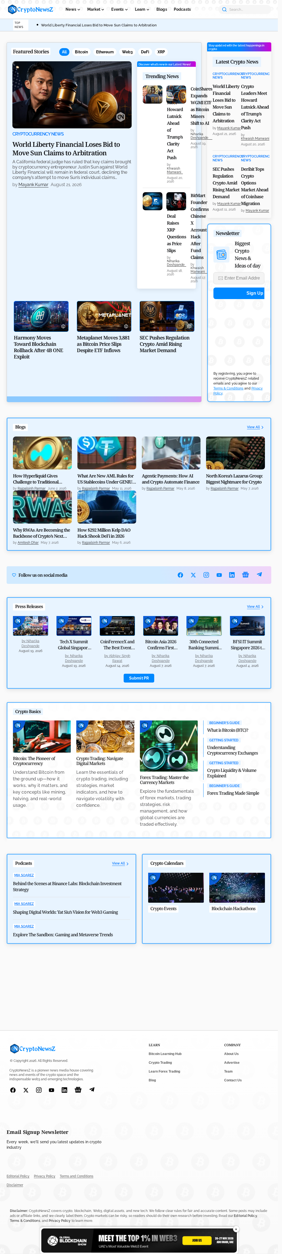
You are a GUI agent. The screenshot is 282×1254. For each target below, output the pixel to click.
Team (228, 1071)
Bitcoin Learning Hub (165, 1054)
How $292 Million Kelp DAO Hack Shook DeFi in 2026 (103, 533)
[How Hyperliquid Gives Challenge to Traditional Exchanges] (42, 453)
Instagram (206, 575)
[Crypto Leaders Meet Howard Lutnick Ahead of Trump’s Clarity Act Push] (152, 94)
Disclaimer (15, 1185)
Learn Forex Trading (164, 1071)
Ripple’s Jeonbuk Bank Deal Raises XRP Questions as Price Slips (176, 222)
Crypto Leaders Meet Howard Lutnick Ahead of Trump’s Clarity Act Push (175, 123)
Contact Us (233, 1080)
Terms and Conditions (76, 1176)
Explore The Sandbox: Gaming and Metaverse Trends (63, 935)
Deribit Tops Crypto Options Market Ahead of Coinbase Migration (254, 186)
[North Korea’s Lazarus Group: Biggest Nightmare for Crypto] (235, 453)
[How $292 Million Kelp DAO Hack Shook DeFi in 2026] (106, 506)
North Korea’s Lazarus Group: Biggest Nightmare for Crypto (234, 479)
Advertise (232, 1063)
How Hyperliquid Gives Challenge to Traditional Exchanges (35, 479)
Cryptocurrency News (38, 134)
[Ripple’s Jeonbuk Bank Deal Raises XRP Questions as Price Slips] (152, 201)
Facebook (180, 575)
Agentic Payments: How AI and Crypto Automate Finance (170, 479)
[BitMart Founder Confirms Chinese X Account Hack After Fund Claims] (176, 201)
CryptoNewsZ (31, 9)
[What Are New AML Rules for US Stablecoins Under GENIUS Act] (106, 453)
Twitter (193, 575)
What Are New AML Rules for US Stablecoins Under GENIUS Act (105, 479)
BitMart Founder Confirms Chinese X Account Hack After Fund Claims (200, 226)
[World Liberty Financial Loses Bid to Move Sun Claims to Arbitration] (72, 94)
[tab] (64, 52)
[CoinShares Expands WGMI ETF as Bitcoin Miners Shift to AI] (176, 94)
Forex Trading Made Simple (233, 793)
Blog (152, 1080)
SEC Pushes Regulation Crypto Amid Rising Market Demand (226, 183)
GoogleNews (245, 575)
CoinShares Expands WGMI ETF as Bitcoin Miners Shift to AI (201, 106)
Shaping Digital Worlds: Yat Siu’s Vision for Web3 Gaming (65, 912)
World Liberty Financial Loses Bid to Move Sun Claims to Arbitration (99, 25)
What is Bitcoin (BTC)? (227, 730)
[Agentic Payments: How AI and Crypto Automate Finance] (171, 453)
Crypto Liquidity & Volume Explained (231, 773)
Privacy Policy (44, 1176)
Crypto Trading (160, 1063)
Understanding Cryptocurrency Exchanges (232, 750)
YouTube (219, 575)
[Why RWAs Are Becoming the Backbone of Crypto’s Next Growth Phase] (42, 506)
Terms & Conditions (228, 388)
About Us (231, 1054)
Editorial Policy (18, 1176)
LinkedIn (232, 575)
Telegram (259, 575)
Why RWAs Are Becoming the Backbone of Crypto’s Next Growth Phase (41, 533)
